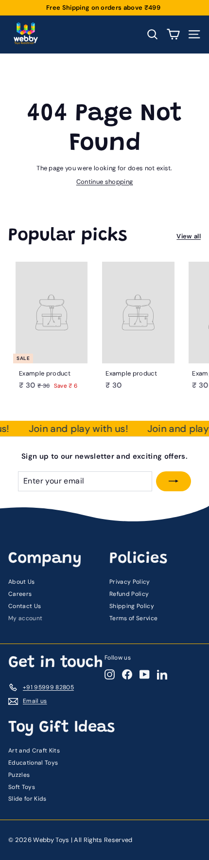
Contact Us (24, 606)
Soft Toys (21, 787)
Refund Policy (129, 594)
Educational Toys (33, 763)
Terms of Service (133, 618)
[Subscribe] (173, 481)
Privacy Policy (129, 582)
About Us (21, 582)
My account (25, 618)
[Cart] (173, 34)
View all (188, 236)
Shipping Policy (131, 606)
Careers (20, 594)
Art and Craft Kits (34, 750)
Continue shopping (104, 182)
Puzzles (19, 775)
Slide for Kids (27, 799)
